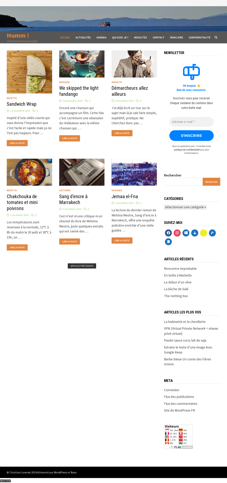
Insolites (140, 37)
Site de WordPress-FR (179, 410)
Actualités (83, 37)
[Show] (203, 233)
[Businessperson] (194, 233)
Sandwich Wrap (22, 104)
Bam (73, 472)
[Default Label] (186, 233)
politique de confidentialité (187, 149)
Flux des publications (179, 397)
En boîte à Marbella (178, 275)
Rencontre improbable (180, 268)
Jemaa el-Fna (125, 196)
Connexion (171, 390)
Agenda (101, 37)
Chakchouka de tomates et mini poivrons (22, 202)
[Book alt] (168, 241)
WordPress (60, 472)
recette (12, 98)
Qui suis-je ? (120, 37)
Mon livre (176, 37)
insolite (117, 82)
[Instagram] (177, 233)
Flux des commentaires (180, 403)
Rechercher (172, 175)
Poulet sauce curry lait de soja (185, 340)
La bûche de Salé (176, 289)
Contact (158, 37)
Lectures (65, 190)
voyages (117, 190)
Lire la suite (17, 142)
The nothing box (176, 296)
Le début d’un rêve (178, 282)
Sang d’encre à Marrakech (73, 199)
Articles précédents (82, 265)
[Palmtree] (212, 233)
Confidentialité (199, 37)
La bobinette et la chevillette (185, 322)
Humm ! (18, 35)
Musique (64, 82)
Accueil (65, 37)
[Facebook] (168, 233)
